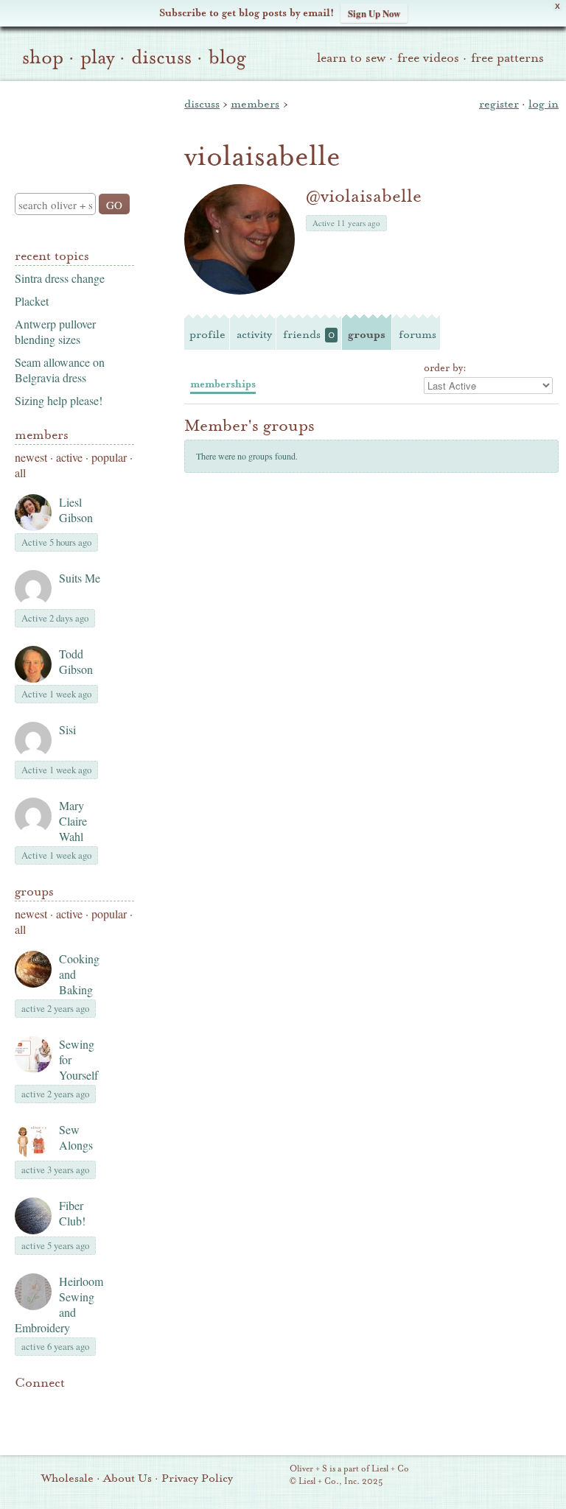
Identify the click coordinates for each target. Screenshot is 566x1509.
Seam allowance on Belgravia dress (60, 369)
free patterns (507, 57)
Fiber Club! (72, 1212)
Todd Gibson (76, 661)
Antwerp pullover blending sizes (55, 331)
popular (109, 457)
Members (42, 434)
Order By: (445, 368)
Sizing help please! (58, 400)
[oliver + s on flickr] (48, 1405)
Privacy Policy (197, 1478)
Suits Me (79, 577)
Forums (417, 334)
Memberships (223, 384)
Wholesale (67, 1478)
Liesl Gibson (76, 509)
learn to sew (351, 57)
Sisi (67, 729)
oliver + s (71, 124)
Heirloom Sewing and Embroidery (59, 1304)
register (499, 103)
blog (227, 57)
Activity (254, 334)
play (97, 57)
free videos (428, 57)
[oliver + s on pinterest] (23, 1405)
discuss (161, 57)
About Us (127, 1478)
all (20, 472)
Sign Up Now (374, 13)
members (255, 103)
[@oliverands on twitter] (99, 1405)
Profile (207, 334)
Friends (309, 334)
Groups (34, 891)
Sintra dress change (60, 278)
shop (42, 57)
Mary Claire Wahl (73, 821)
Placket (32, 301)
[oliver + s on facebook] (74, 1405)
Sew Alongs (76, 1137)
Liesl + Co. (269, 1476)
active (69, 457)
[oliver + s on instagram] (23, 1423)
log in (543, 103)
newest (31, 457)
